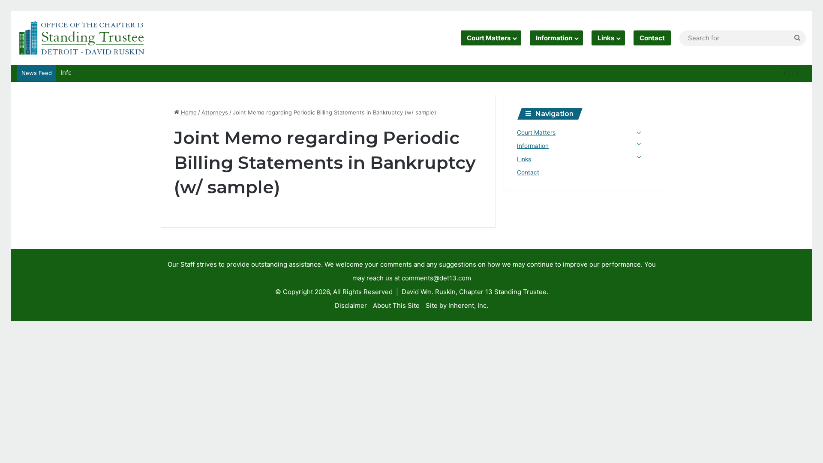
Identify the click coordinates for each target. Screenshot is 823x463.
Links (606, 38)
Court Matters (489, 38)
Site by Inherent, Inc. (457, 305)
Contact (652, 38)
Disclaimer (351, 305)
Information (554, 38)
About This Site (396, 305)
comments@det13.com (436, 278)
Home (188, 112)
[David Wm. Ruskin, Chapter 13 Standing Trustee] (81, 38)
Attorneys (214, 112)
